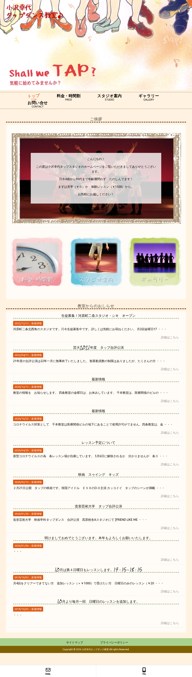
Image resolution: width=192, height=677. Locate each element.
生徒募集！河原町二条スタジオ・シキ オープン (98, 315)
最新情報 (98, 379)
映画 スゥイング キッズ (98, 474)
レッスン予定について (98, 442)
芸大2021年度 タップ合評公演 (98, 347)
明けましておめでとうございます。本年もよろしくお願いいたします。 (98, 538)
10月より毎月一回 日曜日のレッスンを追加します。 (98, 601)
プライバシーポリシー (114, 642)
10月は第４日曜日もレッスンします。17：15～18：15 (98, 570)
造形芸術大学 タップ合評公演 (98, 506)
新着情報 (36, 323)
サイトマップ (74, 642)
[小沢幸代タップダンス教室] (34, 17)
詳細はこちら (170, 337)
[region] (96, 45)
